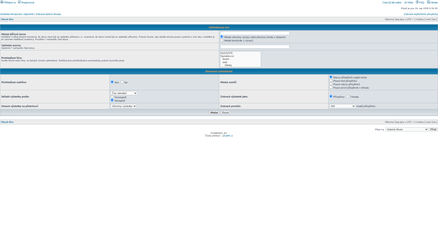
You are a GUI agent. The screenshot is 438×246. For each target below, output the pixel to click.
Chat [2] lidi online (392, 2)
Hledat (434, 2)
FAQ (421, 2)
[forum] (241, 59)
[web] (241, 62)
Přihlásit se (9, 2)
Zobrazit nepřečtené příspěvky (421, 14)
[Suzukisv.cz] (241, 56)
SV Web (408, 2)
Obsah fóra (7, 19)
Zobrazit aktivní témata (48, 14)
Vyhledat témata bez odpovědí (17, 14)
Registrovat (27, 2)
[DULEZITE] (241, 53)
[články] (241, 65)
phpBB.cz (228, 135)
